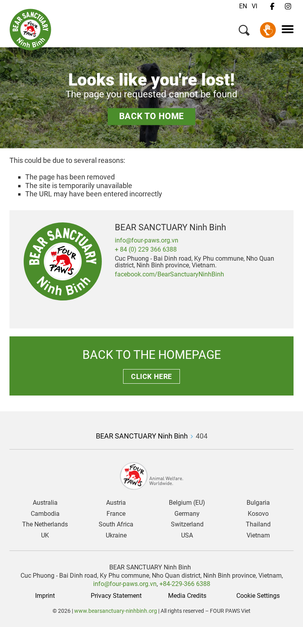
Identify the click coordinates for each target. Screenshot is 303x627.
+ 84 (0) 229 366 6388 (146, 249)
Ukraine (116, 535)
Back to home (151, 116)
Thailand (258, 524)
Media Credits (187, 595)
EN (243, 6)
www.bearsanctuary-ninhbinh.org (115, 611)
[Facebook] (272, 6)
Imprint (45, 595)
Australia (45, 502)
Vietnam (258, 535)
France (116, 513)
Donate (268, 30)
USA (187, 535)
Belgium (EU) (187, 502)
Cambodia (45, 513)
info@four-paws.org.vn (146, 240)
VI (254, 6)
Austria (116, 502)
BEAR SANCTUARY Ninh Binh (142, 436)
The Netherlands (45, 524)
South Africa (116, 524)
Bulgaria (258, 502)
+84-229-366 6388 (184, 584)
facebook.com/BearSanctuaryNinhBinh (169, 274)
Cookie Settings (258, 595)
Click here (151, 376)
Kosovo (258, 513)
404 (202, 436)
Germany (187, 513)
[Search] (244, 31)
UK (45, 535)
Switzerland (187, 524)
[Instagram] (288, 6)
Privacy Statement (116, 595)
